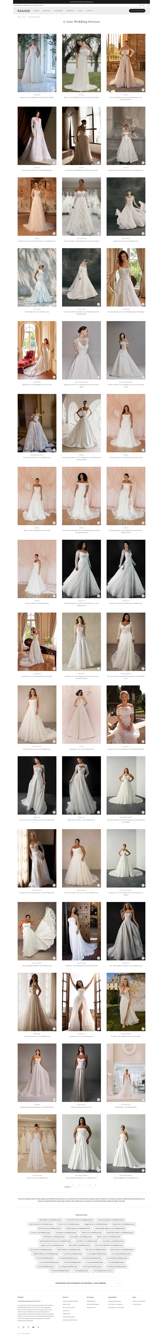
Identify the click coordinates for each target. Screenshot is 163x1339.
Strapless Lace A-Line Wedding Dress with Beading (37, 676)
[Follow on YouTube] (33, 1327)
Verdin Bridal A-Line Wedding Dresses (54, 1237)
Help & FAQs (66, 1313)
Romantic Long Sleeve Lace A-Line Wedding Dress (37, 170)
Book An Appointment (114, 1301)
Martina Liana (81, 600)
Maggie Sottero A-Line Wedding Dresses (96, 1224)
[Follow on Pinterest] (28, 1327)
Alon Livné (81, 167)
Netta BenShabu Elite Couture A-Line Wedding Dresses (55, 1241)
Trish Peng (81, 455)
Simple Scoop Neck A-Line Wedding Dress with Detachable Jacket (81, 386)
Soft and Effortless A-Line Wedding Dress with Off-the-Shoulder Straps (126, 531)
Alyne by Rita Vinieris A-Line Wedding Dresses (120, 1233)
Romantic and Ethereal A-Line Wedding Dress (37, 457)
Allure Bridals (37, 167)
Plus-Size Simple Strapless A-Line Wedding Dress (37, 965)
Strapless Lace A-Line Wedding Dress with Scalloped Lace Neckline (126, 894)
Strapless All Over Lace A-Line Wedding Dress (37, 749)
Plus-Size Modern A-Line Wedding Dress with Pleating (126, 457)
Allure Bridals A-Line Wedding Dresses (50, 1220)
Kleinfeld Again (27, 5)
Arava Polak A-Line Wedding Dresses (113, 1241)
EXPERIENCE (70, 10)
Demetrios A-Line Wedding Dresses (92, 1233)
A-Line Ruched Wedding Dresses (60, 1271)
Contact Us (66, 1310)
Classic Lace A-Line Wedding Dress (37, 1178)
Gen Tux (41, 5)
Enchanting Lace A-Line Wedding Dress (81, 1036)
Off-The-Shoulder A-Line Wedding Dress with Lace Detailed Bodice (126, 386)
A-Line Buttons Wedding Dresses (72, 1254)
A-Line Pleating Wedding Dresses (91, 1258)
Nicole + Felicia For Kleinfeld (81, 382)
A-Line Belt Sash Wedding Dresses (116, 1266)
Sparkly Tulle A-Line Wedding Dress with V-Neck (37, 384)
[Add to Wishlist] (54, 90)
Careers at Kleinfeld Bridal (70, 1301)
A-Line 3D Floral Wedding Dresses (49, 1262)
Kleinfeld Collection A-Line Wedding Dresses (45, 1254)
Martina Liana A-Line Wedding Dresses (50, 1228)
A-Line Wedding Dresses (33, 17)
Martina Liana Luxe (81, 1104)
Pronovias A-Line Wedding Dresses (40, 1233)
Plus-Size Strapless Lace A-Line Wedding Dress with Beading (126, 312)
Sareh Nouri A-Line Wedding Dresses (86, 1241)
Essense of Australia (125, 673)
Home (19, 17)
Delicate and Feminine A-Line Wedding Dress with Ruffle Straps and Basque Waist (81, 458)
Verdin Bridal (37, 94)
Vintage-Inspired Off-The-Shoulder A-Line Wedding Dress (126, 170)
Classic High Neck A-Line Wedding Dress (37, 312)
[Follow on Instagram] (23, 1327)
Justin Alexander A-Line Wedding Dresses (41, 1224)
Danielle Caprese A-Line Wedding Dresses (78, 1228)
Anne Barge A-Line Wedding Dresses (66, 1233)
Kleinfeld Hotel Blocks (93, 1304)
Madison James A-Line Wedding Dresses (108, 1237)
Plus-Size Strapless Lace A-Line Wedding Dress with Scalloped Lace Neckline (126, 821)
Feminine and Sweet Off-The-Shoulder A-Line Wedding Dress (37, 241)
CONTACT (89, 10)
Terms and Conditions (139, 1301)
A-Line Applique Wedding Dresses (96, 1254)
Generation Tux (91, 1307)
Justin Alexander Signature (126, 817)
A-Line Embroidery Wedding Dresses (116, 1258)
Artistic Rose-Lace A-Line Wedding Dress (81, 749)
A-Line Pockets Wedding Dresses (92, 1266)
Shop (24, 17)
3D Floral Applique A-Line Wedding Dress (126, 1178)
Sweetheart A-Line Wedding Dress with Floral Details (81, 965)
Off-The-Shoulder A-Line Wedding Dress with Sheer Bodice (81, 241)
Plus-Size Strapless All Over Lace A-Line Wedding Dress (81, 892)
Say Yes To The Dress (69, 1307)
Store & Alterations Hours (70, 1320)
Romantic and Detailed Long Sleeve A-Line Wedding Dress (37, 892)
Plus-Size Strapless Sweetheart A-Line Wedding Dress (126, 965)
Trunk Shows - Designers (115, 1304)
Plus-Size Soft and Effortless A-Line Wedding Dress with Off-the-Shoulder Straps (81, 531)
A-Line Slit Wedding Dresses (116, 1262)
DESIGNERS (46, 10)
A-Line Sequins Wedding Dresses (68, 1266)
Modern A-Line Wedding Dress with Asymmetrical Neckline (81, 97)
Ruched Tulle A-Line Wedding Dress (126, 1107)
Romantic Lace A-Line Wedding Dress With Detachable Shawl (126, 749)
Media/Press (66, 1304)
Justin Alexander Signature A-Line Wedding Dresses (110, 1228)
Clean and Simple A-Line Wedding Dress (37, 603)
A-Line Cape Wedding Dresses (94, 1262)
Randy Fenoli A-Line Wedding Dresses (123, 1224)
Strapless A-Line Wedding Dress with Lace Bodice (126, 1036)
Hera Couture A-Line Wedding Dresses (41, 1249)
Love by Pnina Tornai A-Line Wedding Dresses (79, 1220)
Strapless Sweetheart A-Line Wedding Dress (37, 1036)
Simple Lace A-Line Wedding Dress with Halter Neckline (37, 97)
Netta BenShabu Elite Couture (37, 455)
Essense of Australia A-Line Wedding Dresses (111, 1220)
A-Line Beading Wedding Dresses (68, 1258)
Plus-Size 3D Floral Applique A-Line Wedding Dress (81, 1178)
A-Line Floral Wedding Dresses (44, 1258)
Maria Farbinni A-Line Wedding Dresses (122, 1249)
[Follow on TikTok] (38, 1327)
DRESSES (36, 10)
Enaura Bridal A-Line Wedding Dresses (81, 1237)
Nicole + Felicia (125, 238)
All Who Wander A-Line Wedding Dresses (68, 1249)
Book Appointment (137, 10)
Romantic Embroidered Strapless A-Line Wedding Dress (37, 1107)
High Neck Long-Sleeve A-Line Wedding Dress (81, 820)
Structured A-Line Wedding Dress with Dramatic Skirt (81, 170)
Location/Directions (68, 1317)
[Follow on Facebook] (19, 1327)
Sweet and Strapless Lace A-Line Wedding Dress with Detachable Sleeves (126, 98)
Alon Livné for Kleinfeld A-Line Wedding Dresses (109, 1245)
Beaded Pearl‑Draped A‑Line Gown (81, 1107)
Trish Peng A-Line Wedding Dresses (95, 1249)
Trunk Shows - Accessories (116, 1307)
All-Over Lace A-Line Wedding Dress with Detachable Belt (37, 820)
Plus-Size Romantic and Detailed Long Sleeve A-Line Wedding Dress (125, 677)
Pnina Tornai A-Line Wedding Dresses (69, 1224)
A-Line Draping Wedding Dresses (120, 1254)
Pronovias (126, 94)
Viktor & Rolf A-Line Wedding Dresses (79, 1245)
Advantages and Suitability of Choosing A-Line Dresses (80, 1283)
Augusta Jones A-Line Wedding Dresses (52, 1245)
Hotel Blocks (35, 5)
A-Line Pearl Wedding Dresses (72, 1262)
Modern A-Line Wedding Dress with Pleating (37, 530)
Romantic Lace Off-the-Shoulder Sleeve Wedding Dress (126, 603)
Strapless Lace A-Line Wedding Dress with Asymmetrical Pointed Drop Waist (81, 677)
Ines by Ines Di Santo (126, 1033)
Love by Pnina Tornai (81, 238)
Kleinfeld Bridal (18, 5)
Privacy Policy (137, 1304)
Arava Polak (126, 746)
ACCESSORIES (58, 10)
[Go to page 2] (95, 1185)
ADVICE (80, 10)
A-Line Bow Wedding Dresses (45, 1266)
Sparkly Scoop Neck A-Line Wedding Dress (126, 241)
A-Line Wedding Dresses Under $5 (103, 1271)
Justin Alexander (126, 309)
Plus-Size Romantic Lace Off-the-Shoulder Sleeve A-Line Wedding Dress (81, 604)
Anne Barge (81, 94)
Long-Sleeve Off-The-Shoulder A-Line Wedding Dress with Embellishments (81, 313)
